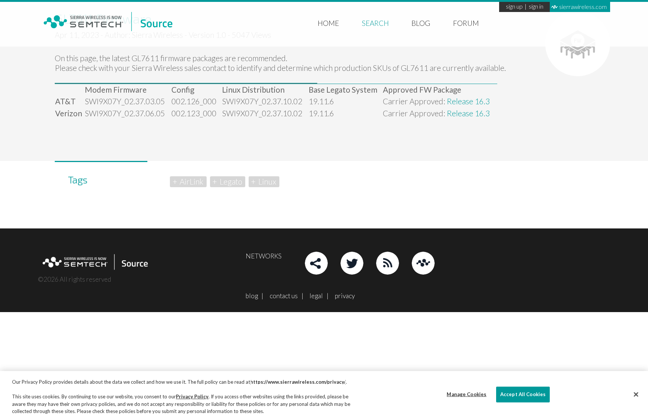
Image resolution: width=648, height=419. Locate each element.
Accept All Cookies (523, 394)
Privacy (345, 296)
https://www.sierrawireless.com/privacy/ (298, 382)
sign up (514, 7)
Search (375, 23)
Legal (316, 296)
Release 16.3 (468, 101)
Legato (231, 181)
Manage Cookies (466, 394)
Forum (466, 23)
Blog (420, 23)
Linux (267, 181)
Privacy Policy (192, 396)
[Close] (636, 394)
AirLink (191, 181)
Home (328, 23)
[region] (324, 395)
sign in (536, 7)
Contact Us (284, 296)
